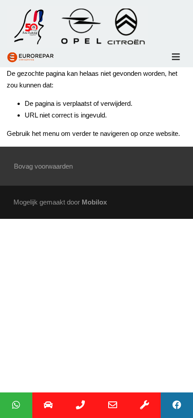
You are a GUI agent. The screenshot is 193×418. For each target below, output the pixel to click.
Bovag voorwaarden (43, 166)
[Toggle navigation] (176, 57)
